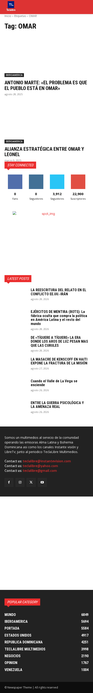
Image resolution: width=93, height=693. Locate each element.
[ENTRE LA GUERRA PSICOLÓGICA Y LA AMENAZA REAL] (16, 409)
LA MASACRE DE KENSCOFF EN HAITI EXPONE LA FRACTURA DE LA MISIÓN (59, 361)
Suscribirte (78, 176)
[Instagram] (20, 482)
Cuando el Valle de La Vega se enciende (54, 383)
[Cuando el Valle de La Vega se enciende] (16, 387)
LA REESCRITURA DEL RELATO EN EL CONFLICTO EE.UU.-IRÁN (58, 292)
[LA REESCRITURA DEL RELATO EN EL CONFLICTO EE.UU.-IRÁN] (16, 296)
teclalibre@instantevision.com (47, 461)
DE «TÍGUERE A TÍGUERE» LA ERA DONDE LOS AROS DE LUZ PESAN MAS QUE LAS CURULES (59, 341)
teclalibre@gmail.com (40, 471)
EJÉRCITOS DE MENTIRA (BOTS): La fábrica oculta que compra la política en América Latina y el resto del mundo (59, 318)
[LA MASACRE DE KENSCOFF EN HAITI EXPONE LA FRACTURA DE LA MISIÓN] (16, 365)
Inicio (8, 16)
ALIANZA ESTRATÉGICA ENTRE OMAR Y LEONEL (44, 151)
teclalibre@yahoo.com (40, 466)
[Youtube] (42, 482)
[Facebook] (9, 482)
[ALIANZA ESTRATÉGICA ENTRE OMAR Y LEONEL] (46, 122)
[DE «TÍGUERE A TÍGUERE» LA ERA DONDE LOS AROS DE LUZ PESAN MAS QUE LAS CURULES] (16, 343)
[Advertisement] (46, 543)
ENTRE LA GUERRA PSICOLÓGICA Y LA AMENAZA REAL (57, 405)
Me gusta (15, 176)
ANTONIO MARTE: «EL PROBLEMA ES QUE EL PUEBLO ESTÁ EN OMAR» (46, 85)
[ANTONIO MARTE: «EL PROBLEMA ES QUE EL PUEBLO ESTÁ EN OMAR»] (46, 56)
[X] (31, 482)
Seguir (36, 176)
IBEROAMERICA (14, 75)
